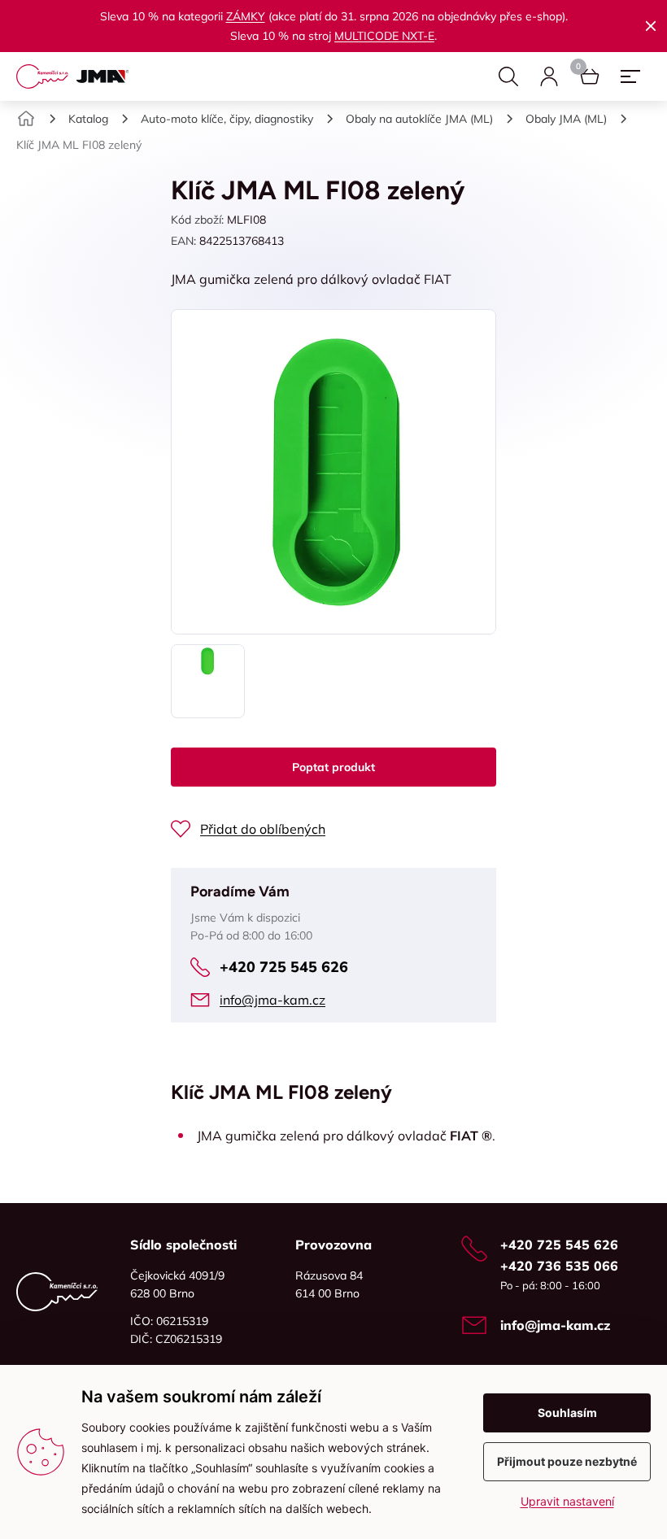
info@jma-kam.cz (272, 1000)
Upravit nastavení (567, 1501)
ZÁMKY (245, 16)
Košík (589, 76)
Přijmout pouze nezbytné (567, 1461)
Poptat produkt (333, 767)
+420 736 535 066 (559, 1266)
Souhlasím (567, 1412)
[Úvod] (26, 119)
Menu (630, 76)
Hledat (508, 76)
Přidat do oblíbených (262, 829)
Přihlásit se (549, 76)
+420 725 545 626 (284, 966)
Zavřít (650, 26)
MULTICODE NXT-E (384, 35)
